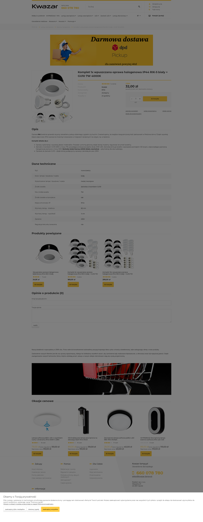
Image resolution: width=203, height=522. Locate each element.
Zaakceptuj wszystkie (50, 509)
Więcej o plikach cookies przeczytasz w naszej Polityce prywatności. (28, 504)
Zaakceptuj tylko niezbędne (15, 509)
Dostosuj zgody (33, 509)
